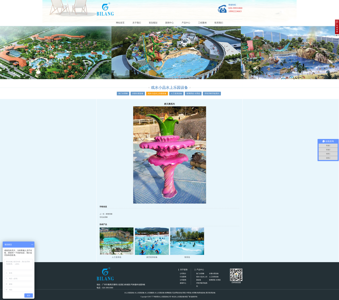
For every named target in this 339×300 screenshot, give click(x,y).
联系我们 (219, 23)
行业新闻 (183, 277)
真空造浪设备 (151, 257)
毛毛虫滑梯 (104, 217)
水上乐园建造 (149, 293)
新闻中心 (169, 23)
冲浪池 (188, 293)
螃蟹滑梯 (109, 214)
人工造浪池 (116, 257)
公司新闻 (183, 280)
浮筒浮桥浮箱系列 (211, 93)
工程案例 (202, 23)
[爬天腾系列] (169, 203)
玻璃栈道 (168, 293)
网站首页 (120, 23)
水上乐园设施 (139, 293)
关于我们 (136, 23)
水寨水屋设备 (137, 93)
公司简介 (183, 273)
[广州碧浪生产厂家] (105, 15)
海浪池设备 (201, 293)
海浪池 (187, 257)
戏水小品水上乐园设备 (157, 93)
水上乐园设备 (129, 293)
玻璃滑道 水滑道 (193, 93)
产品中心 (186, 23)
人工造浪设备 (176, 93)
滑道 (184, 293)
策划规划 (153, 23)
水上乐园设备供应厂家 (183, 297)
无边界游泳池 (177, 293)
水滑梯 (194, 293)
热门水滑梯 (123, 93)
